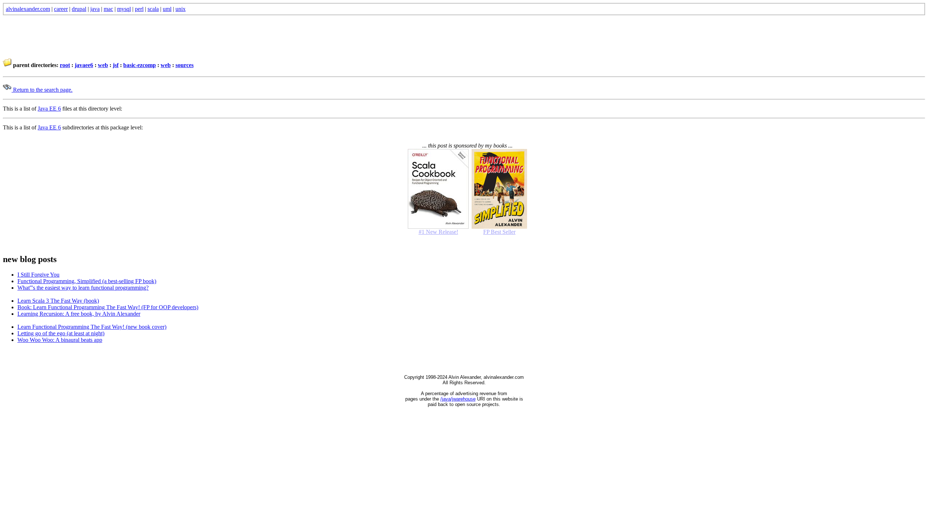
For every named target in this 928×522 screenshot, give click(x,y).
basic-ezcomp (139, 65)
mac (108, 9)
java (95, 9)
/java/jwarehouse (458, 399)
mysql (124, 9)
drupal (79, 9)
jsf (116, 65)
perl (139, 9)
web (103, 65)
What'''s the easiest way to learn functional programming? (83, 288)
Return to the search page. (42, 90)
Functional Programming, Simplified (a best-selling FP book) (86, 281)
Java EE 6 (49, 108)
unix (180, 9)
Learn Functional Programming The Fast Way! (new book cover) (91, 327)
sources (184, 65)
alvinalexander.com (28, 9)
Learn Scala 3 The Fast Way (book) (58, 301)
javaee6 (84, 65)
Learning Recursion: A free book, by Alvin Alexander (78, 314)
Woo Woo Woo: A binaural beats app (59, 340)
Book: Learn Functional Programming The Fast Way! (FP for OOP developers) (107, 307)
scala (153, 9)
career (61, 9)
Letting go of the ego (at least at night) (60, 333)
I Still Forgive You (38, 275)
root (65, 65)
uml (167, 9)
